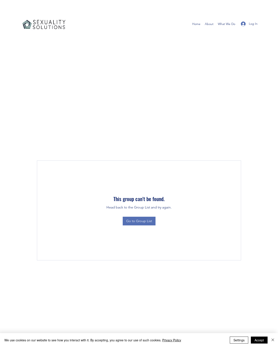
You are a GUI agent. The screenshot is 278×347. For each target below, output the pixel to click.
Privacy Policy (171, 340)
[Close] (272, 340)
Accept (259, 340)
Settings (239, 340)
